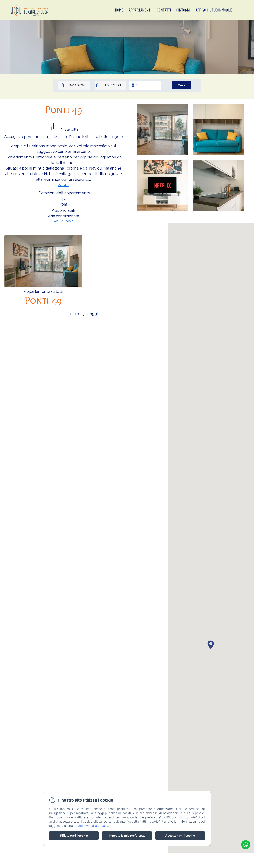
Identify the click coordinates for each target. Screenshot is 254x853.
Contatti (164, 10)
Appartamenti (140, 10)
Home (119, 10)
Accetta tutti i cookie (180, 835)
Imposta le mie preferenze (127, 835)
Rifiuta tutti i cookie (74, 835)
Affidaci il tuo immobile (214, 10)
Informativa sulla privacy (91, 826)
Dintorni (183, 10)
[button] (210, 644)
